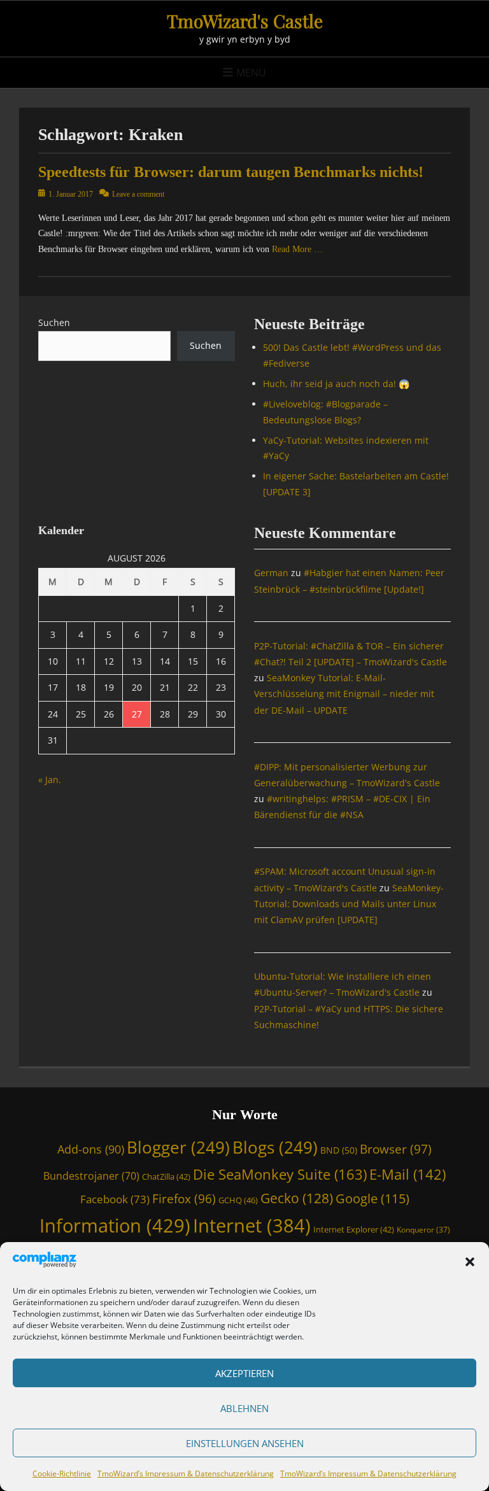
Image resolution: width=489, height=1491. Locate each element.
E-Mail (407, 1174)
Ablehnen (244, 1408)
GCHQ (238, 1200)
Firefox (184, 1198)
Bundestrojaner (91, 1176)
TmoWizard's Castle (245, 20)
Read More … (297, 249)
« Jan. (49, 780)
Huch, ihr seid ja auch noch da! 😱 (336, 384)
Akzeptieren (244, 1373)
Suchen (54, 322)
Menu (251, 73)
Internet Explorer (353, 1229)
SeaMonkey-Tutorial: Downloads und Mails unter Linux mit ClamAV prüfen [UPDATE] (349, 904)
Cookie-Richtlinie (61, 1473)
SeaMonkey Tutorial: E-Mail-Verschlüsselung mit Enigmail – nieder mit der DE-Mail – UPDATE (344, 694)
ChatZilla (166, 1176)
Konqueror (423, 1229)
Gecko (296, 1198)
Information (114, 1225)
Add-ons (90, 1149)
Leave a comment (138, 194)
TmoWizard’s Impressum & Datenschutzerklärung (185, 1473)
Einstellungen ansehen (245, 1443)
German (271, 573)
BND (338, 1150)
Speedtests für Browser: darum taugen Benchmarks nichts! (230, 172)
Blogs (275, 1147)
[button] (470, 1261)
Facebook (115, 1199)
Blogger (178, 1147)
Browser (396, 1149)
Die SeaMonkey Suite (280, 1174)
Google (372, 1198)
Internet (252, 1225)
